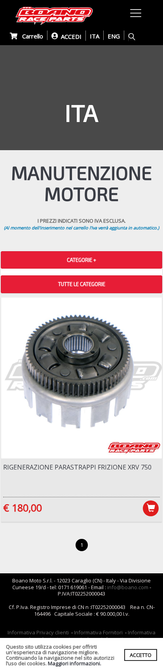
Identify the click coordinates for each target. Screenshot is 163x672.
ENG (114, 36)
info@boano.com (127, 587)
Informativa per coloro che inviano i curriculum (84, 636)
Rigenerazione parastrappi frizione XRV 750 (77, 467)
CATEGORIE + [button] (81, 260)
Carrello (30, 36)
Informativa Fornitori (98, 632)
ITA (94, 36)
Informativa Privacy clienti (38, 632)
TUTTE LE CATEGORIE (81, 284)
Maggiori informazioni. (74, 663)
